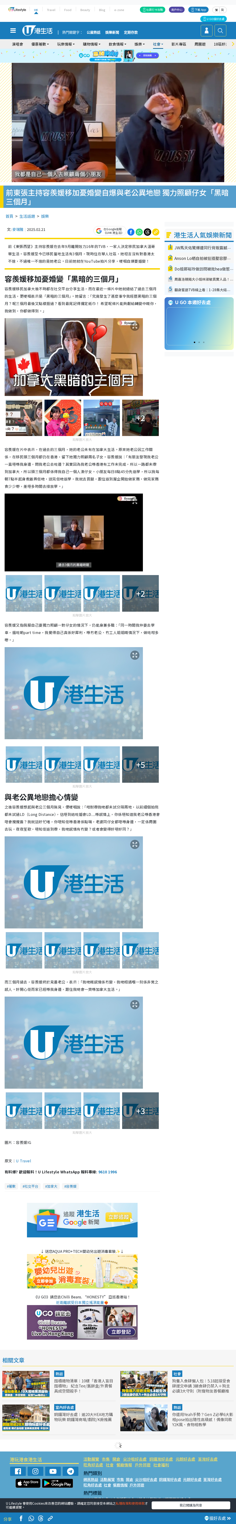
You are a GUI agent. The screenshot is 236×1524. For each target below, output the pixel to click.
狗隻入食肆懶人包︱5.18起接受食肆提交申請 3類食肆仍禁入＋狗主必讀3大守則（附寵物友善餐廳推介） (201, 1388)
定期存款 (131, 32)
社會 (177, 1373)
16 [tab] (123, 61)
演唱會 (17, 44)
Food (67, 10)
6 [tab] (130, 50)
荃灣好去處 (208, 1459)
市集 (106, 1459)
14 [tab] (114, 61)
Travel (51, 10)
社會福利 (161, 1465)
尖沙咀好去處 (135, 1459)
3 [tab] (117, 50)
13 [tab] (110, 61)
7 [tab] (107, 56)
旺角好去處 (93, 1465)
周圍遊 (200, 44)
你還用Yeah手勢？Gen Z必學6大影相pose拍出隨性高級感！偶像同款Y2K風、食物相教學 (202, 1419)
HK (36, 10)
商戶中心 (176, 10)
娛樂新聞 (112, 32)
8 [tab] (112, 56)
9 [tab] (117, 56)
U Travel (23, 1160)
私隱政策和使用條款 (130, 1503)
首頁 (9, 216)
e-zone (119, 10)
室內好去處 (65, 1407)
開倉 (116, 1459)
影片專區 (178, 44)
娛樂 (45, 216)
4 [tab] (121, 50)
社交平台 (31, 1186)
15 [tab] (119, 61)
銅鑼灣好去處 (161, 1459)
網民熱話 (90, 1479)
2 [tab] (112, 50)
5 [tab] (126, 50)
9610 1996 (107, 1172)
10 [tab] (121, 56)
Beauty (85, 10)
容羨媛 (71, 1186)
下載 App (200, 10)
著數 (12, 1186)
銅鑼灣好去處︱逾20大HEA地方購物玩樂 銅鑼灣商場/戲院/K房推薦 (83, 1416)
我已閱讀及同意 (191, 1505)
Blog (102, 10)
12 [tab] (130, 56)
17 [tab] (128, 61)
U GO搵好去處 (215, 19)
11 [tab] (126, 56)
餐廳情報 (124, 1465)
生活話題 (27, 216)
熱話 (59, 1373)
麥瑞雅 (18, 229)
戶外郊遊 (142, 1465)
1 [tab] (107, 50)
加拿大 (52, 1186)
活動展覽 (91, 1459)
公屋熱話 (93, 32)
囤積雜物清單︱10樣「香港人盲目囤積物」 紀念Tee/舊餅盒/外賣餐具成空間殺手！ (83, 1386)
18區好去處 (223, 44)
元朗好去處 (185, 1459)
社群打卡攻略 (154, 10)
